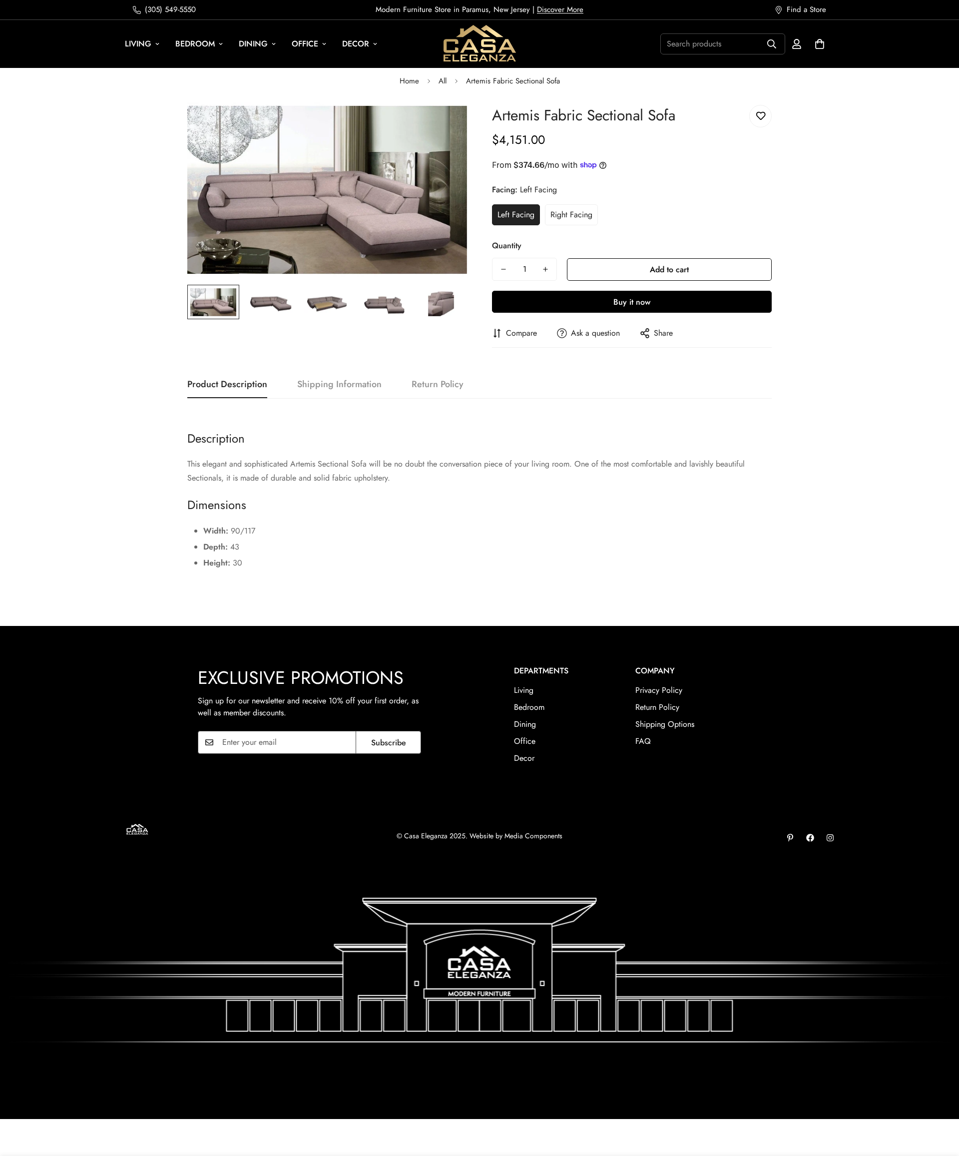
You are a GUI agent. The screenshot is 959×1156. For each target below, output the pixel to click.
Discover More (560, 9)
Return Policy (657, 707)
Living (138, 43)
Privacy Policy (658, 690)
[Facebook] (810, 838)
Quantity (506, 245)
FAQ (643, 741)
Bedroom (195, 43)
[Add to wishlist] (760, 116)
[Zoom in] (446, 123)
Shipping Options (664, 724)
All (443, 80)
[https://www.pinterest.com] (790, 838)
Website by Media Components (516, 836)
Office (305, 43)
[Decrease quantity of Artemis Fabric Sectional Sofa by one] (503, 269)
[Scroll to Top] (939, 1101)
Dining (253, 43)
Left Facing (515, 214)
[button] (819, 43)
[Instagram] (830, 838)
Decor (355, 43)
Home (409, 80)
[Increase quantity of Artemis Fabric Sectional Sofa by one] (545, 269)
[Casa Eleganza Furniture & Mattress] (480, 44)
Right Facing (571, 214)
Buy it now (631, 302)
